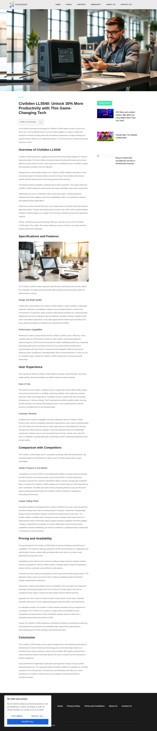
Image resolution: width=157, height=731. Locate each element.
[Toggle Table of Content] (39, 122)
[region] (27, 711)
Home (58, 4)
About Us (110, 4)
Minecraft (96, 4)
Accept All (28, 722)
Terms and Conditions (94, 706)
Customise (17, 716)
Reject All (37, 716)
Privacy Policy (73, 706)
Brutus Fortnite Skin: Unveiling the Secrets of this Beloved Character (125, 161)
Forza (69, 4)
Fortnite (81, 4)
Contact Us (126, 4)
